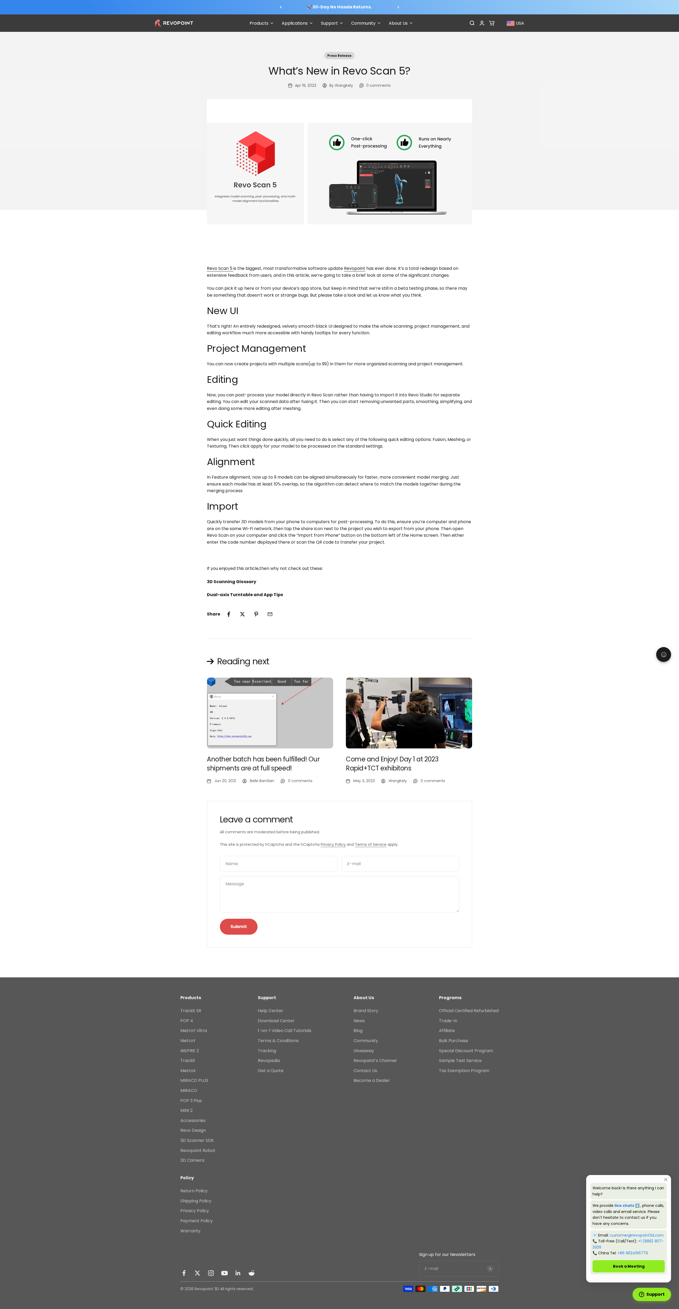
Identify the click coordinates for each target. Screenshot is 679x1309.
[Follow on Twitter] (197, 1273)
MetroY (187, 1041)
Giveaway (364, 1051)
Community (366, 1041)
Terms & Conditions (278, 1041)
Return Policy (194, 1191)
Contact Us (365, 1071)
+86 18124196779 (632, 1253)
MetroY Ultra (193, 1031)
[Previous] (281, 7)
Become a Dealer (372, 1080)
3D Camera (192, 1160)
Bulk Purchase (453, 1041)
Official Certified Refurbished (469, 1011)
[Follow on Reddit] (251, 1273)
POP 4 (186, 1021)
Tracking (267, 1051)
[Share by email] (270, 614)
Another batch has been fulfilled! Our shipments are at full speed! (263, 764)
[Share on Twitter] (242, 614)
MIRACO (188, 1090)
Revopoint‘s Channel (375, 1060)
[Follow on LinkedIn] (238, 1273)
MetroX (188, 1071)
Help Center (270, 1011)
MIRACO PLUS (194, 1080)
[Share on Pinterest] (256, 614)
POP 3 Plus (191, 1101)
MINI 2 (186, 1110)
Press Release (339, 55)
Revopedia (269, 1060)
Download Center (276, 1021)
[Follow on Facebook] (184, 1273)
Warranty (190, 1231)
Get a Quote (271, 1071)
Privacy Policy (333, 844)
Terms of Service (370, 844)
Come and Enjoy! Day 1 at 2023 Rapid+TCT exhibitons (392, 764)
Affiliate (447, 1031)
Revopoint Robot (197, 1150)
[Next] (398, 7)
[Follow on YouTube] (224, 1273)
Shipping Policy (195, 1201)
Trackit (187, 1060)
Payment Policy (196, 1221)
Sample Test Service (460, 1060)
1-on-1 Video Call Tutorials (284, 1031)
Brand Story (366, 1011)
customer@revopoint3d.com (637, 1235)
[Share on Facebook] (228, 614)
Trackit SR (190, 1011)
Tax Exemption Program (464, 1071)
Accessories (193, 1120)
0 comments (378, 85)
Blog (358, 1031)
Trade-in (448, 1021)
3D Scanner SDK (197, 1140)
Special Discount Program (466, 1051)
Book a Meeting (629, 1266)
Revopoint (354, 268)
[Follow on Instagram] (211, 1273)
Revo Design (193, 1130)
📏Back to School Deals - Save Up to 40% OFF (339, 7)
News (359, 1021)
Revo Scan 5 (220, 268)
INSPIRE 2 (189, 1051)
